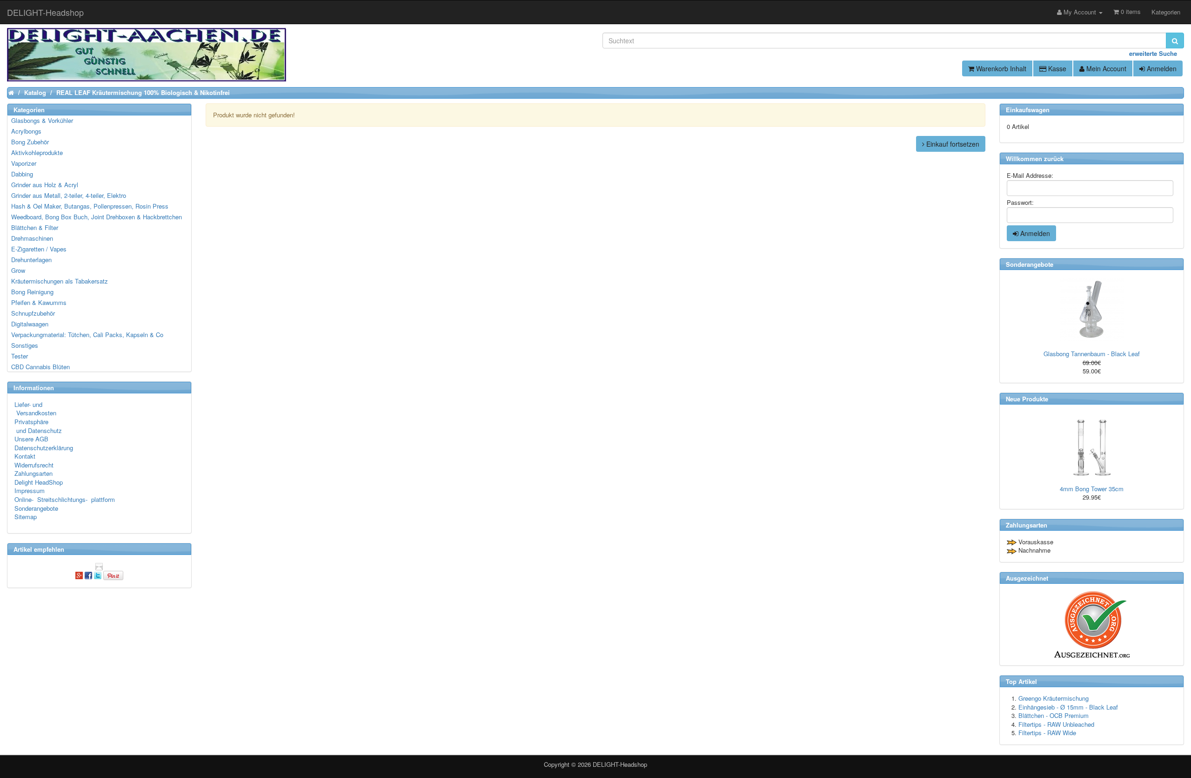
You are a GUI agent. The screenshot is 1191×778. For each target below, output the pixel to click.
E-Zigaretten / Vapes (39, 248)
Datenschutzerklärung (43, 447)
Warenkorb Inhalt (1000, 68)
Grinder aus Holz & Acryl (44, 184)
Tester (19, 356)
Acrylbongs (26, 131)
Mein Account (1105, 68)
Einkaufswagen (1028, 109)
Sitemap (25, 516)
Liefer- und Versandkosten (35, 409)
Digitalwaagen (29, 323)
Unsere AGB (31, 438)
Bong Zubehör (30, 141)
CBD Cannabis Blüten (40, 366)
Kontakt (24, 456)
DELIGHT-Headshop (620, 764)
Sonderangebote (36, 508)
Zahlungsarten (33, 473)
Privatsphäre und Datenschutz (38, 426)
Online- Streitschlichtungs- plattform (64, 499)
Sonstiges (24, 345)
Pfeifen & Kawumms (39, 302)
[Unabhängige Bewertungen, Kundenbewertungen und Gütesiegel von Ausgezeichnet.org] (1092, 624)
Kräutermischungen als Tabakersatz (59, 281)
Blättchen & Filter (34, 227)
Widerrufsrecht (34, 464)
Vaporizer (23, 163)
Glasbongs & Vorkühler (42, 120)
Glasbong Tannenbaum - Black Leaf (1092, 353)
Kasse (1056, 68)
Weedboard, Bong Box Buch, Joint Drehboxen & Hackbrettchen (96, 216)
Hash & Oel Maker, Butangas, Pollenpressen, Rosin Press (89, 206)
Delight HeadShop (38, 482)
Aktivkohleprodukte (37, 152)
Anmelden (1161, 68)
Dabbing (22, 173)
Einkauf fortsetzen (951, 144)
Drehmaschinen (32, 238)
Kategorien (1165, 11)
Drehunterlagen (31, 259)
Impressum (29, 490)
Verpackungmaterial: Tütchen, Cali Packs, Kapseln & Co (87, 334)
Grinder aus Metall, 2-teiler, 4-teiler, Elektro (68, 195)
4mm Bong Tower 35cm (1092, 488)
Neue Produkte (1027, 398)
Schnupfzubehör (33, 313)
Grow (18, 270)
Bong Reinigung (32, 291)
